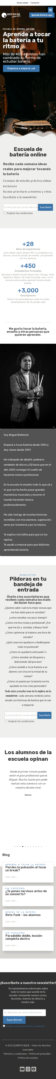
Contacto (34, 3)
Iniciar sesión (22, 3)
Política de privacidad (39, 1053)
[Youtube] (22, 1069)
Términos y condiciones (15, 1053)
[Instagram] (28, 1069)
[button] (50, 10)
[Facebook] (34, 1069)
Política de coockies (28, 1058)
